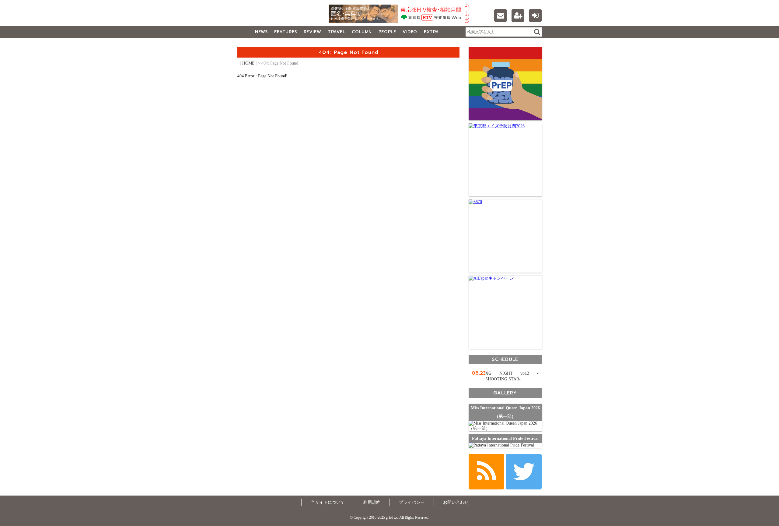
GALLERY (251, 44)
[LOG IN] (535, 15)
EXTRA (431, 32)
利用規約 (371, 502)
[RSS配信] (486, 471)
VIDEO (410, 32)
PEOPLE (387, 32)
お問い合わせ (456, 502)
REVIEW (312, 32)
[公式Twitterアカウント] (524, 471)
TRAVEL (336, 32)
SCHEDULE (505, 359)
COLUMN (362, 32)
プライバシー (411, 502)
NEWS (261, 32)
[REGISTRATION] (518, 15)
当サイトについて (328, 502)
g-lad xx (275, 16)
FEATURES (285, 32)
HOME (248, 63)
